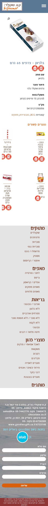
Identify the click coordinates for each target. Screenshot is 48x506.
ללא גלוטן (35, 308)
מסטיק (36, 255)
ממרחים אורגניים (31, 313)
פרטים (42, 473)
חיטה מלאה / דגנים (30, 331)
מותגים (38, 385)
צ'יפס (37, 277)
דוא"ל (43, 464)
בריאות (38, 299)
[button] (8, 18)
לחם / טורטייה (32, 272)
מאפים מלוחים (32, 291)
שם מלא (42, 446)
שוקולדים (35, 232)
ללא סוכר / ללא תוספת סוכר (25, 318)
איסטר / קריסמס (31, 260)
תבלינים (35, 358)
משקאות (35, 349)
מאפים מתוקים (32, 286)
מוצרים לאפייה (32, 362)
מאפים (38, 268)
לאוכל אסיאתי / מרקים (28, 344)
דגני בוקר (35, 372)
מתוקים (15, 114)
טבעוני (36, 327)
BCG (32, 114)
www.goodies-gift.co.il (22, 424)
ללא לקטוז (34, 322)
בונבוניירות (24, 114)
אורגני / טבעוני (32, 304)
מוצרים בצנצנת (32, 376)
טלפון (43, 455)
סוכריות (36, 241)
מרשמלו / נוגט (32, 251)
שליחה (24, 485)
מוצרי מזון (35, 340)
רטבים (36, 353)
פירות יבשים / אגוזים (29, 367)
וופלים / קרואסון (32, 282)
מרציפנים (35, 237)
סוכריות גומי (34, 246)
